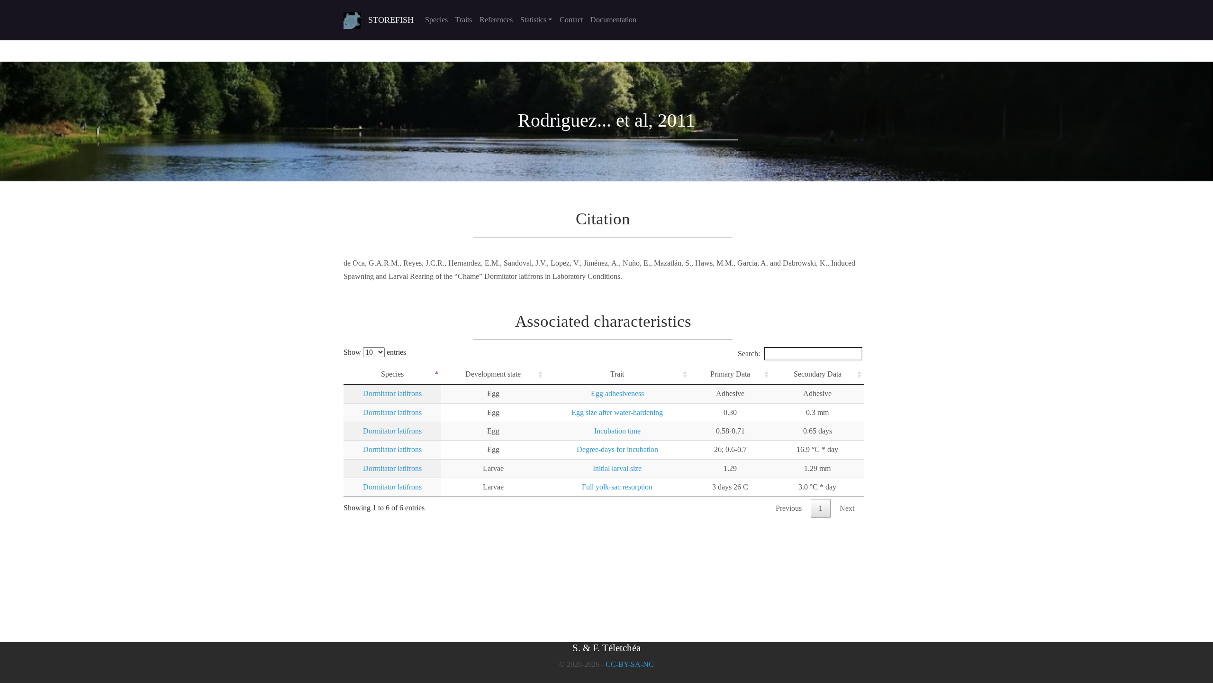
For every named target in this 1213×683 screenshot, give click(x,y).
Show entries (375, 352)
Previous (789, 508)
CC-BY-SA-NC (630, 664)
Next (847, 508)
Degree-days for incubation (617, 449)
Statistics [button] (533, 20)
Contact (571, 20)
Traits (463, 20)
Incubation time (617, 431)
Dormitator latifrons (392, 393)
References (496, 20)
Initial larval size (617, 468)
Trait (617, 374)
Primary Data (730, 374)
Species (436, 20)
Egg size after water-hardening (617, 412)
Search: (749, 354)
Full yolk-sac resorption (617, 487)
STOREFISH (391, 20)
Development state (493, 374)
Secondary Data (818, 374)
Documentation (613, 20)
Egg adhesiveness (617, 393)
